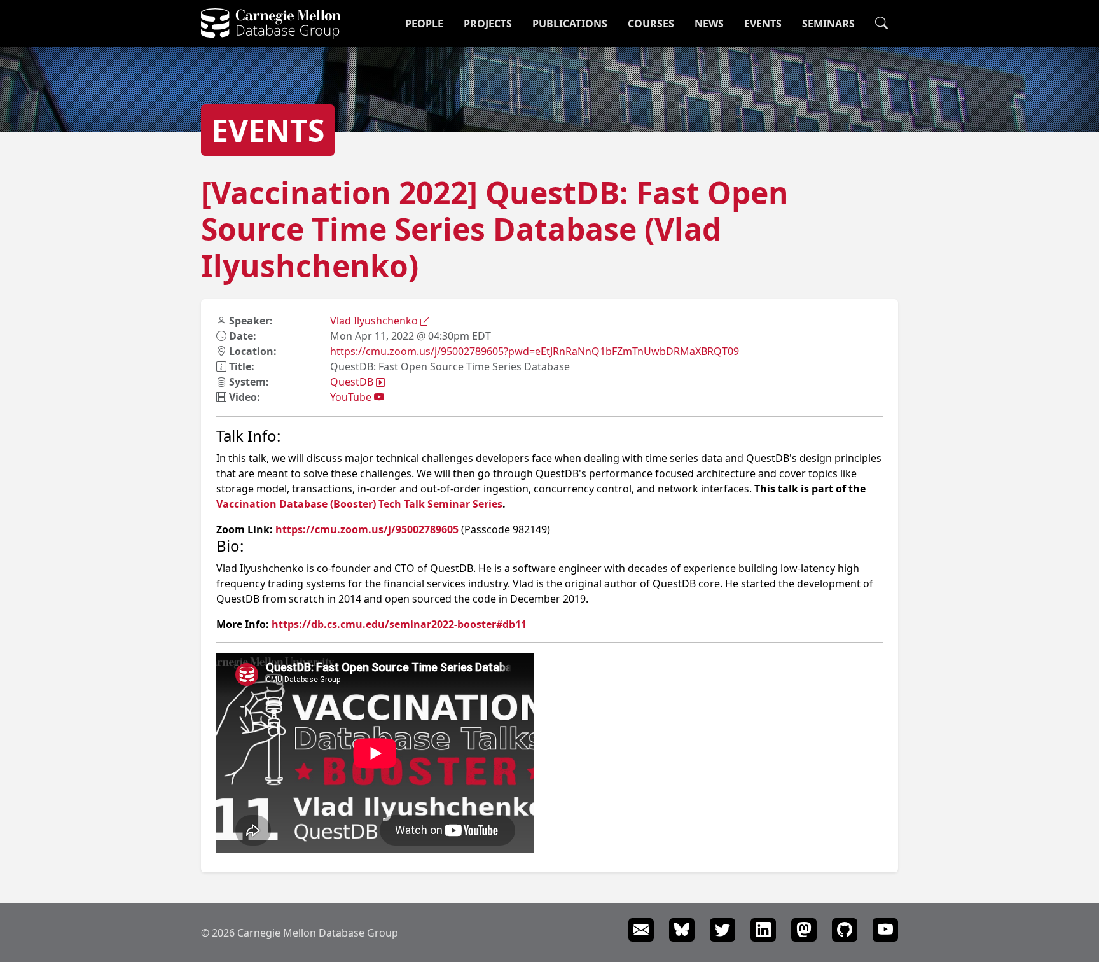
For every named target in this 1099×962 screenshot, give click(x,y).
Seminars (828, 24)
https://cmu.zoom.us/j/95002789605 (367, 529)
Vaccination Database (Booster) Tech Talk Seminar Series (359, 504)
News (709, 24)
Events (763, 24)
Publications (569, 24)
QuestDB (353, 382)
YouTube (352, 397)
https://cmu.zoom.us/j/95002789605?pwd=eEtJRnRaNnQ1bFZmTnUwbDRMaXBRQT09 (534, 351)
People (424, 24)
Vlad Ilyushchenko (375, 321)
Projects (488, 24)
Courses (651, 24)
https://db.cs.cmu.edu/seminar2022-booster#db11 (399, 624)
